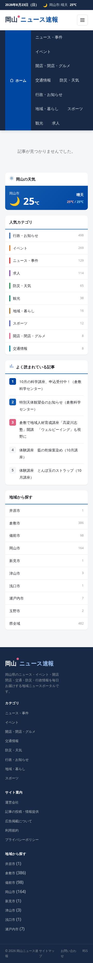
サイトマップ (47, 953)
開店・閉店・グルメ (52, 65)
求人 (56, 123)
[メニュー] (82, 20)
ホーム (21, 80)
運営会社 (12, 802)
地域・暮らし (47, 108)
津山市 (10, 910)
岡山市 (10, 891)
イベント (43, 51)
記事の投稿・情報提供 (22, 811)
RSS (85, 951)
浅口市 (10, 919)
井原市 (10, 863)
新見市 (10, 901)
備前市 (10, 882)
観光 (39, 123)
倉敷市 (10, 873)
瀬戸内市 (12, 929)
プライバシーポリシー (22, 839)
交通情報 (43, 80)
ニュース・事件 (49, 37)
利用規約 (12, 830)
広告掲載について (18, 821)
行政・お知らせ (49, 94)
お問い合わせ (68, 953)
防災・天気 (69, 80)
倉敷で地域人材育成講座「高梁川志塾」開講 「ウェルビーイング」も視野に (50, 429)
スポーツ (75, 108)
